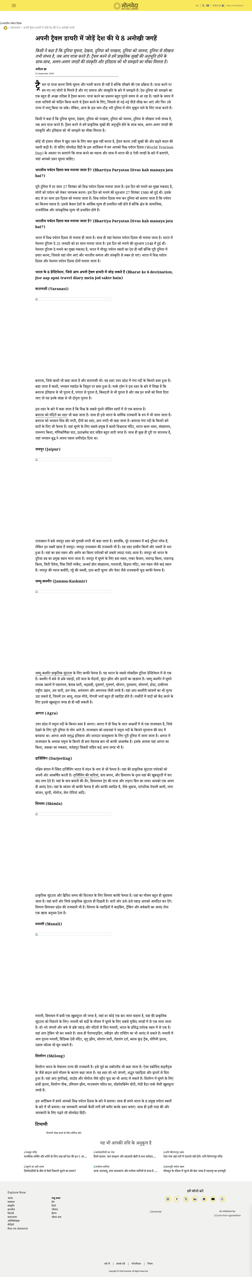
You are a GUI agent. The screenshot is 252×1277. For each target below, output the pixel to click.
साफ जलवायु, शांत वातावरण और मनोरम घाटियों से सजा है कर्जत (127, 1171)
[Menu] (14, 4)
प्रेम (53, 1202)
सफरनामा (15, 28)
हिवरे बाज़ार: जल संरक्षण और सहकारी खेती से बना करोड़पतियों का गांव (130, 1157)
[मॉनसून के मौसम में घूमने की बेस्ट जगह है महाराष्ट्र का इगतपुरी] (173, 1167)
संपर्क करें (120, 1264)
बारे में (107, 1264)
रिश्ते (54, 1206)
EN (197, 6)
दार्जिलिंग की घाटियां (85, 776)
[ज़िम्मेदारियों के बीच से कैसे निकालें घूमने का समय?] (34, 1167)
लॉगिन (74, 1133)
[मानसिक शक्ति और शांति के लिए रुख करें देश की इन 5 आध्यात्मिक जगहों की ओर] (30, 1153)
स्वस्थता (11, 1202)
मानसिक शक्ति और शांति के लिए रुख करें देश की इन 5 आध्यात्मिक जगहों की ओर (66, 1157)
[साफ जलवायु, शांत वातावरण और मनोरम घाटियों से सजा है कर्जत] (101, 1167)
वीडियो (11, 1225)
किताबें (11, 1214)
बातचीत (11, 1210)
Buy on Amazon (18, 1229)
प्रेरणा (54, 1214)
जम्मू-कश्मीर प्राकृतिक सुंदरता (53, 674)
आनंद (10, 1198)
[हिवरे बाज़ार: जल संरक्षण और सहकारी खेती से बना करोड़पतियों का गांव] (104, 1153)
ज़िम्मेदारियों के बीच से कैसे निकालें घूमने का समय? (50, 1171)
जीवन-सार (56, 1217)
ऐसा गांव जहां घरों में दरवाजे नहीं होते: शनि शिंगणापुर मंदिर (192, 1157)
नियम (150, 1264)
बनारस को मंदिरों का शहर (51, 416)
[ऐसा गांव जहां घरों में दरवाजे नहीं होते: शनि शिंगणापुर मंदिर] (173, 1153)
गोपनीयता (136, 1264)
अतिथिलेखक (14, 1221)
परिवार (55, 1210)
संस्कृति (11, 1206)
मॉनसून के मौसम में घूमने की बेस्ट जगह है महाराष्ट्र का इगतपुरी (194, 1171)
